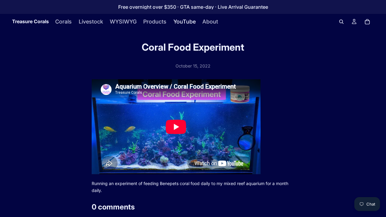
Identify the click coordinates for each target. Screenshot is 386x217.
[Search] (341, 21)
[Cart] (367, 21)
